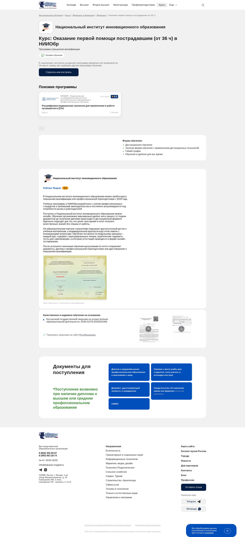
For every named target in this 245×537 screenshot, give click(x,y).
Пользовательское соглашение (147, 525)
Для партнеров (189, 465)
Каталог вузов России (193, 451)
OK (227, 531)
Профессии (187, 480)
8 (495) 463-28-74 (48, 455)
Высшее (84, 5)
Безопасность (113, 450)
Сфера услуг (112, 484)
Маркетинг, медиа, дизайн (119, 463)
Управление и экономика (119, 497)
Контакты (186, 470)
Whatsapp (191, 509)
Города (185, 456)
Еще (171, 5)
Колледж (71, 5)
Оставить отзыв (193, 487)
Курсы (162, 5)
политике (209, 533)
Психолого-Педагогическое (120, 467)
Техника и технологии (117, 489)
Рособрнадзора (87, 335)
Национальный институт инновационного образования (110, 27)
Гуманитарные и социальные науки (124, 455)
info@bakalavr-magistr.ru (51, 465)
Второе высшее (101, 5)
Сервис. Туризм (114, 476)
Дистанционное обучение (51, 15)
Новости (186, 461)
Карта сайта (188, 446)
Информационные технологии (122, 459)
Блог (184, 475)
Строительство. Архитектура (121, 480)
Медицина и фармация (83, 15)
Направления (113, 446)
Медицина (101, 15)
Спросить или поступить (58, 72)
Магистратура (120, 5)
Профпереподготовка (143, 5)
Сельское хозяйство (116, 472)
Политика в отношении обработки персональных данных (108, 525)
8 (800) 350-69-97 (48, 453)
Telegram (191, 501)
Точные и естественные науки (122, 493)
